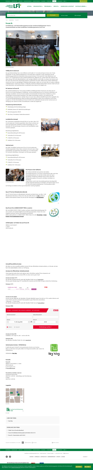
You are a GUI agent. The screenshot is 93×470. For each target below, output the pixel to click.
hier (39, 195)
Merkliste (84, 1)
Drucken (35, 442)
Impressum (37, 456)
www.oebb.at (41, 302)
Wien (65, 1)
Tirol (54, 1)
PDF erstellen (56, 442)
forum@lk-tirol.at (11, 368)
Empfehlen (29, 442)
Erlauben (87, 466)
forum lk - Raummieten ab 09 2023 (16, 435)
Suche (53, 15)
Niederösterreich (28, 1)
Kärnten (20, 1)
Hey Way (14, 353)
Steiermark (49, 1)
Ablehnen (78, 466)
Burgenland (14, 1)
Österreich (8, 1)
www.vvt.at (40, 279)
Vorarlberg (59, 1)
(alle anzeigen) (78, 15)
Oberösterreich (36, 1)
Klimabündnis (40, 197)
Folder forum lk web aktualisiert (16, 430)
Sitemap (58, 456)
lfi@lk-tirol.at (66, 453)
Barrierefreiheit (51, 456)
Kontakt (31, 456)
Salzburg (43, 1)
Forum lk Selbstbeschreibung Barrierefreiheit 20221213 (21, 432)
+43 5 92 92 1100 (58, 453)
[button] (48, 6)
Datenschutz (44, 456)
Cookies (63, 456)
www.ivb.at (28, 340)
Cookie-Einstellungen (15, 467)
